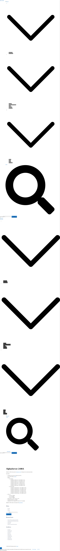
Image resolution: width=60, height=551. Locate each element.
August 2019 (9, 537)
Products (8, 3)
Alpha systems (11, 108)
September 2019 (10, 536)
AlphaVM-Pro (11, 52)
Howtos (4, 345)
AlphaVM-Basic (11, 53)
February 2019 (10, 538)
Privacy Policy (11, 162)
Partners (10, 160)
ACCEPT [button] (38, 549)
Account (9, 510)
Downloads (8, 109)
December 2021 (10, 530)
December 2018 (10, 539)
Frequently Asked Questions (7, 344)
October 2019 (9, 535)
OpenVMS (9, 523)
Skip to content (2, 0)
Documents (10, 103)
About (8, 110)
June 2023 (9, 529)
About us (10, 159)
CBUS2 (15, 476)
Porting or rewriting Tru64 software (12, 524)
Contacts (10, 161)
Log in (8, 509)
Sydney (17, 546)
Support (8, 54)
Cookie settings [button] (34, 549)
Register (9, 508)
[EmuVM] (7, 1)
